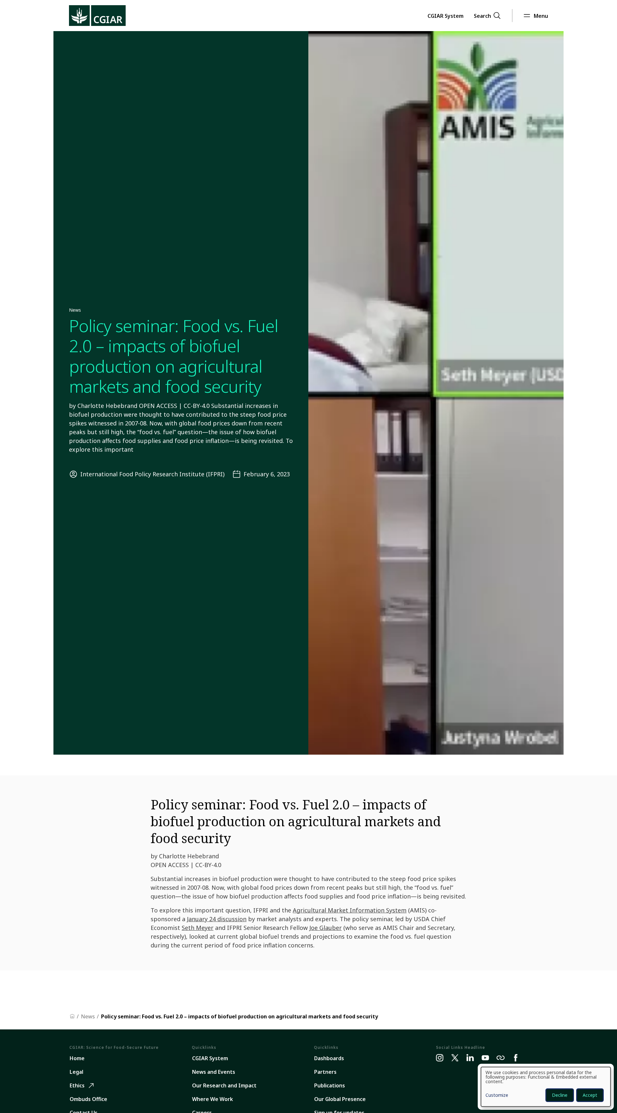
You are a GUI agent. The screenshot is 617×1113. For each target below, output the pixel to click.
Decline (559, 1095)
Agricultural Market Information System (349, 910)
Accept (590, 1095)
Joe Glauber (325, 928)
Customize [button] (497, 1095)
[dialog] (546, 1087)
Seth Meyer (197, 928)
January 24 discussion (216, 919)
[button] (445, 15)
